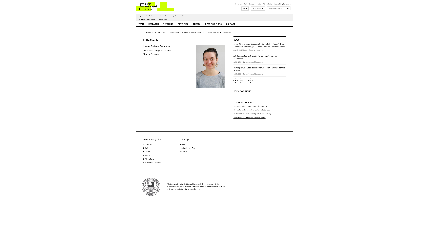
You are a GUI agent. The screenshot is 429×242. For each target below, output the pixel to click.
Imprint (258, 4)
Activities (183, 24)
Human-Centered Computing (153, 19)
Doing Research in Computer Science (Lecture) (249, 117)
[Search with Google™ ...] (288, 8)
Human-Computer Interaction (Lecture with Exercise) (251, 110)
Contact (251, 4)
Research (153, 24)
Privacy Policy (268, 4)
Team (141, 24)
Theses (197, 24)
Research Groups (175, 32)
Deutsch (184, 152)
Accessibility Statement (282, 4)
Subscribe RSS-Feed (188, 148)
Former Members (213, 32)
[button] (245, 8)
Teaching (168, 24)
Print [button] (183, 144)
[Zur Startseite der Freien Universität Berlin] (155, 6)
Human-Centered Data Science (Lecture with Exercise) (252, 114)
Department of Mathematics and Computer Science (156, 16)
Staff (245, 4)
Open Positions (213, 24)
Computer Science (181, 16)
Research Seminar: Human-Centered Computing (250, 106)
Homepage (238, 4)
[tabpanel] (184, 67)
